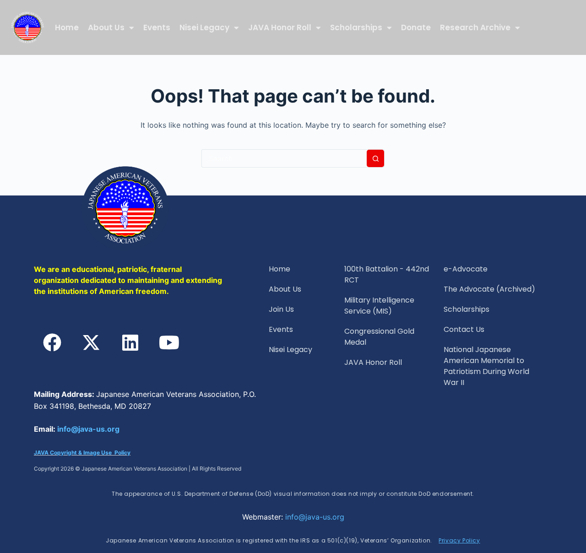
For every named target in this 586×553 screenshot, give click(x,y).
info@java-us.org (88, 429)
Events (156, 27)
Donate (416, 27)
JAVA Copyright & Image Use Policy (82, 452)
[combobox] (284, 158)
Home (67, 27)
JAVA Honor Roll (279, 27)
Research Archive (475, 27)
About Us (106, 27)
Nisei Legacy (204, 27)
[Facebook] (52, 342)
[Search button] (375, 158)
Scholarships (356, 27)
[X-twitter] (91, 342)
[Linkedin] (130, 342)
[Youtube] (169, 342)
